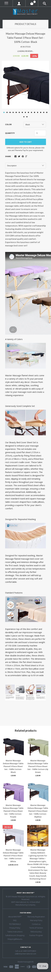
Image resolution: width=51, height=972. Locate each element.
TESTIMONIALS (15, 924)
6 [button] (19, 112)
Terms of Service (36, 928)
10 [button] (31, 112)
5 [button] (16, 112)
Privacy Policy (15, 928)
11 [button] (34, 112)
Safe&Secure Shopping (14, 935)
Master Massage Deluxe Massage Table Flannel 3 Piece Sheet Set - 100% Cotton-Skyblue (38, 811)
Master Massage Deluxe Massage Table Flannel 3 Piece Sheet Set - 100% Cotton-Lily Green (37, 766)
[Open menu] (6, 3)
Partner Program (36, 935)
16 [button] (23, 116)
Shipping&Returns (14, 939)
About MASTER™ (14, 917)
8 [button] (25, 112)
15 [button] (46, 112)
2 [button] (7, 112)
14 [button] (43, 112)
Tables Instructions (14, 932)
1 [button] (3, 112)
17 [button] (26, 116)
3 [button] (10, 112)
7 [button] (22, 112)
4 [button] (13, 112)
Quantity (10, 133)
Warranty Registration (36, 917)
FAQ (14, 920)
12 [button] (37, 112)
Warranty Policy (36, 920)
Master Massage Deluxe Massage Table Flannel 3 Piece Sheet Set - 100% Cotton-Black (13, 766)
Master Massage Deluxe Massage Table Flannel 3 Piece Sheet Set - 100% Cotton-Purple (13, 811)
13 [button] (40, 112)
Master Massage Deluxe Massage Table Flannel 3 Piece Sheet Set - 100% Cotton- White (13, 856)
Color (8, 124)
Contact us (36, 924)
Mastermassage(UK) (25, 962)
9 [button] (28, 112)
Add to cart (25, 142)
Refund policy (36, 932)
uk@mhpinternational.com (25, 954)
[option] (25, 85)
